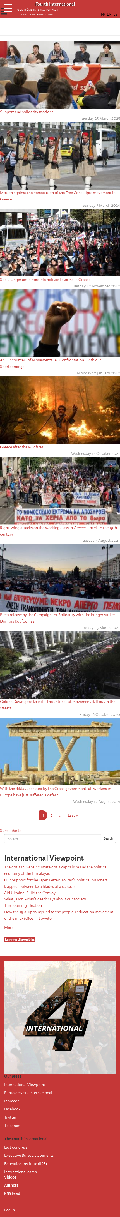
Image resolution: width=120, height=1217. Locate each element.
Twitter (10, 1117)
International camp (20, 1171)
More (8, 927)
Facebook (12, 1109)
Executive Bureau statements (29, 1155)
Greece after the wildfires (21, 447)
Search (108, 838)
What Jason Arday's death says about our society (45, 899)
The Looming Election (23, 905)
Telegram (12, 1125)
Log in (9, 1210)
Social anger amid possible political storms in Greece (45, 279)
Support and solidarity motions (26, 111)
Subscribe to (10, 830)
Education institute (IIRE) (25, 1163)
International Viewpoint (24, 1084)
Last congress (15, 1147)
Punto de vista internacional (28, 1092)
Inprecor (11, 1100)
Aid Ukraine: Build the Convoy (30, 892)
